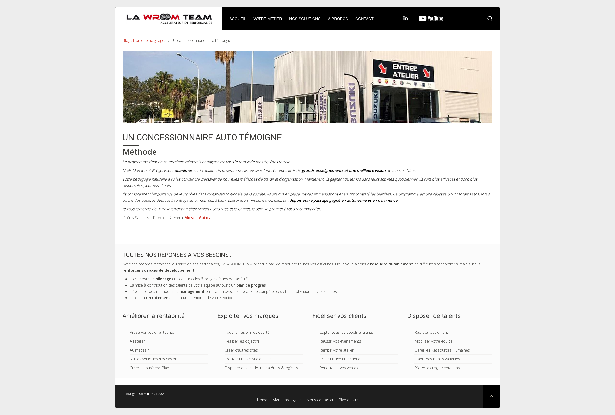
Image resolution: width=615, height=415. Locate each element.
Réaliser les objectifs (242, 341)
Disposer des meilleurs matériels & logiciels (261, 368)
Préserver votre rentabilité (152, 332)
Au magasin (139, 350)
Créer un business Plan (149, 368)
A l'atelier (137, 341)
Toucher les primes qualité (247, 332)
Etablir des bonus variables (437, 359)
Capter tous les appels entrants (346, 332)
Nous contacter (320, 399)
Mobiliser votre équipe (433, 341)
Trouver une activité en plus (248, 359)
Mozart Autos (197, 217)
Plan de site (348, 399)
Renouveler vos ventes (339, 368)
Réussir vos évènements (340, 341)
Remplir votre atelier (337, 350)
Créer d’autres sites (241, 350)
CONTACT (364, 18)
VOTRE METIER (267, 18)
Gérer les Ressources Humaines (442, 350)
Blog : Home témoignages (144, 40)
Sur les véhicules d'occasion (153, 359)
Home (262, 399)
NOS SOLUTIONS (305, 18)
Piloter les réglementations (437, 368)
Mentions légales (286, 399)
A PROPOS (338, 18)
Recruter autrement (431, 332)
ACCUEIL (237, 18)
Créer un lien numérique (340, 359)
